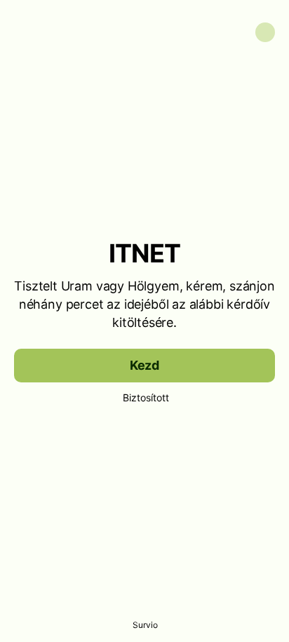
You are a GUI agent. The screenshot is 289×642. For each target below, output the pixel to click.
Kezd (144, 365)
